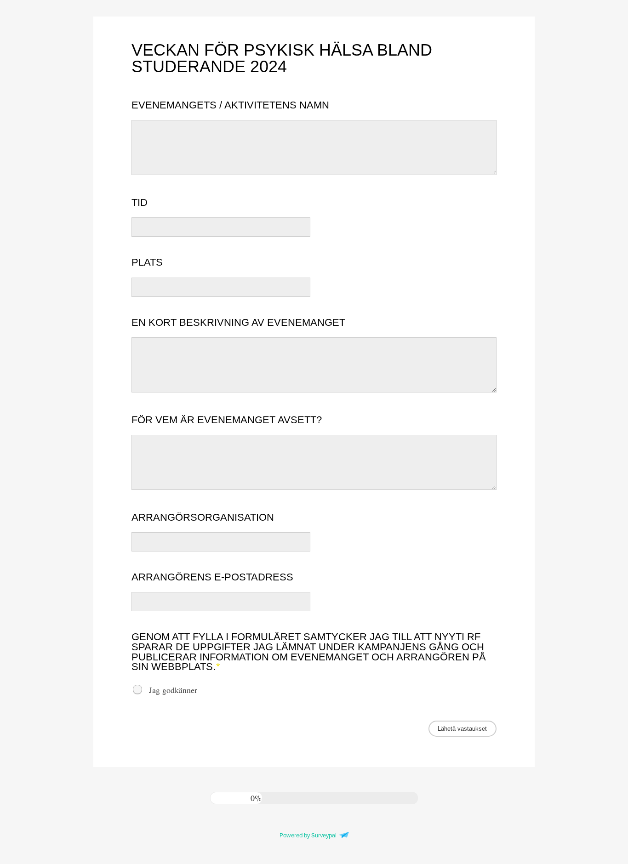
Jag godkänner (173, 689)
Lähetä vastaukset (462, 728)
